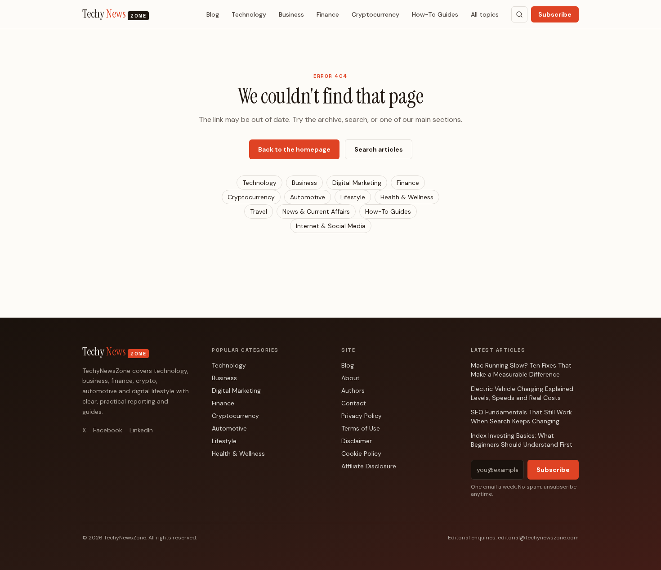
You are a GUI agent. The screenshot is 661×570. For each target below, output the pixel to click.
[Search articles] (519, 14)
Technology (249, 14)
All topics (485, 14)
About (350, 378)
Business (291, 14)
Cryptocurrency (375, 14)
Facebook (107, 430)
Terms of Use (360, 428)
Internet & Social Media (331, 226)
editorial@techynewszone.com (538, 537)
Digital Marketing (356, 183)
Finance (328, 14)
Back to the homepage (294, 149)
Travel (258, 211)
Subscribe (555, 14)
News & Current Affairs (316, 211)
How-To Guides (435, 14)
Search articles (378, 149)
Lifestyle (352, 197)
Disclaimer (356, 441)
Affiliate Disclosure (368, 466)
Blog (212, 14)
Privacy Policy (361, 416)
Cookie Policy (361, 453)
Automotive (307, 197)
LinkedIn (141, 430)
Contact (353, 403)
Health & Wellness (406, 197)
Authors (353, 390)
